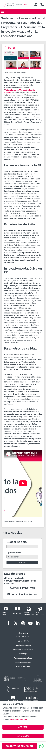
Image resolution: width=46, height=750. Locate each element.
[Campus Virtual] (35, 4)
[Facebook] (5, 48)
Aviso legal (23, 654)
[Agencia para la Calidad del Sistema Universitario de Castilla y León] (31, 689)
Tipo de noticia (14, 553)
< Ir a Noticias (12, 532)
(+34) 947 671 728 (24, 588)
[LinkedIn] (10, 48)
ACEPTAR (23, 727)
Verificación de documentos (23, 649)
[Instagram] (23, 623)
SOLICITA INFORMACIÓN (19, 746)
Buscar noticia (17, 542)
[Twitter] (15, 48)
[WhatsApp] (41, 746)
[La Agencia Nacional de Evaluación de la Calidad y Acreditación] (13, 689)
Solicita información (23, 637)
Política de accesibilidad (23, 658)
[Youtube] (30, 623)
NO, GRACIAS (23, 736)
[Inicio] (16, 5)
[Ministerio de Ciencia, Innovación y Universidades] (16, 678)
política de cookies (18, 720)
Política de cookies (23, 666)
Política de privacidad (23, 662)
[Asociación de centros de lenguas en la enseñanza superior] (30, 699)
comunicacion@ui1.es (23, 594)
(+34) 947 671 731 (23, 641)
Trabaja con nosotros (23, 645)
